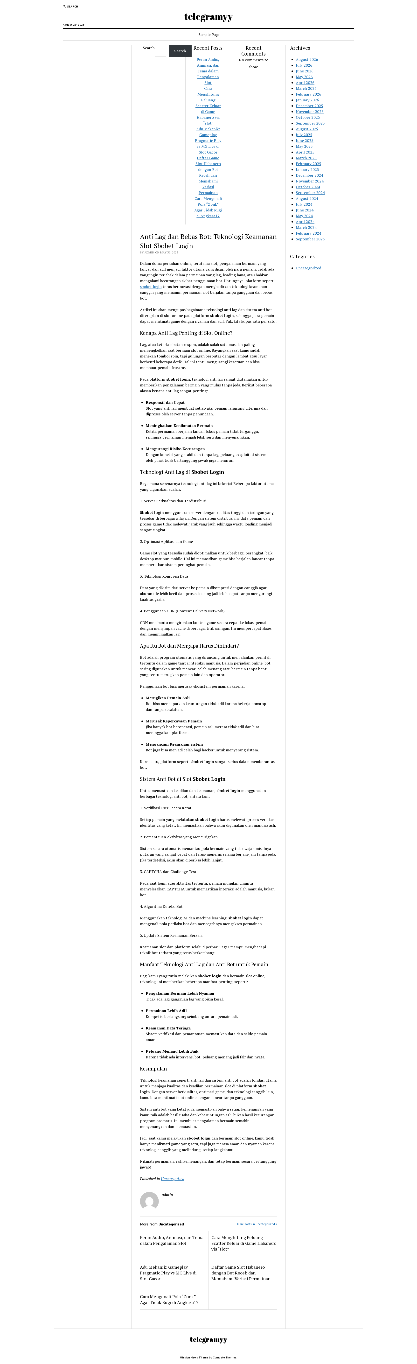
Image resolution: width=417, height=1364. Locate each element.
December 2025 (309, 105)
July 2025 (304, 134)
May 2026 (304, 76)
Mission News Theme (194, 1357)
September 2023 (310, 239)
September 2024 (310, 192)
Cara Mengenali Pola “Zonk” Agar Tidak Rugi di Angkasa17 (169, 1299)
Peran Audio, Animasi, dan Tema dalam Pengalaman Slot (208, 71)
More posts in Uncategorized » (257, 1224)
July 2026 (304, 65)
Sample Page (209, 34)
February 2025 (308, 163)
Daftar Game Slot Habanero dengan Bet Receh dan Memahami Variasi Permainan (208, 175)
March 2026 (306, 88)
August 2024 (307, 198)
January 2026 (307, 100)
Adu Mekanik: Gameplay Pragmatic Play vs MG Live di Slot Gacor (208, 140)
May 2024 (304, 215)
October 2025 (308, 117)
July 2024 (304, 204)
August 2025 (307, 129)
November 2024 (310, 181)
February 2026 (308, 94)
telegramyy (208, 16)
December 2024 (309, 175)
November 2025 (310, 111)
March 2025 (306, 158)
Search (149, 47)
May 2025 (304, 146)
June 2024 (304, 210)
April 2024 (305, 221)
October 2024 (308, 186)
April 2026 (305, 82)
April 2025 (305, 152)
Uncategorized (172, 1178)
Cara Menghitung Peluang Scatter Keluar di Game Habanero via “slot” (208, 106)
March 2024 (306, 227)
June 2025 (304, 140)
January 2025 (307, 169)
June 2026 (304, 71)
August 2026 (307, 59)
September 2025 (310, 123)
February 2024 (308, 233)
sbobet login (151, 286)
